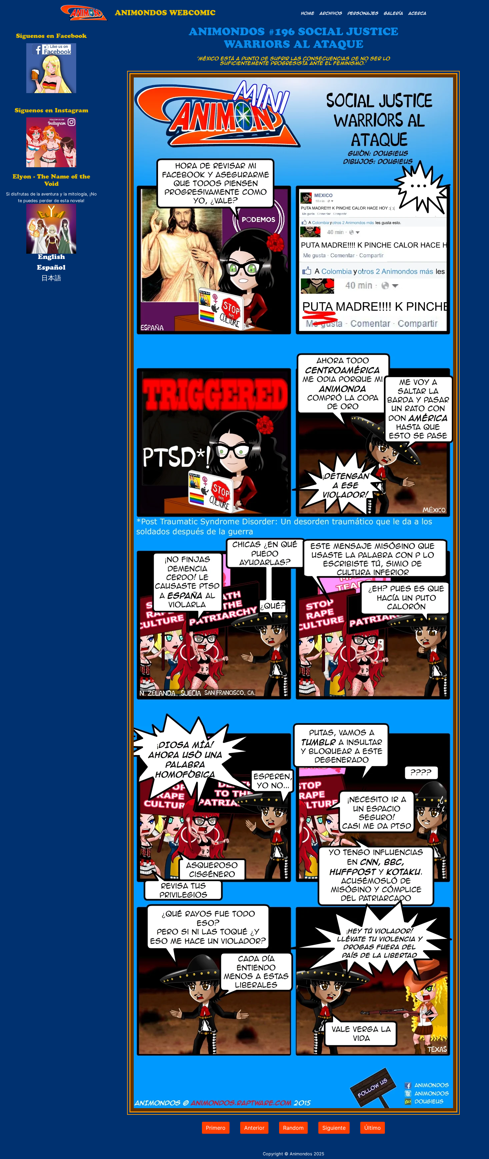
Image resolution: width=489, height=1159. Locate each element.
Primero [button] (216, 1127)
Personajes (363, 13)
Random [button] (293, 1127)
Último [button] (372, 1127)
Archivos (331, 13)
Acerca (417, 13)
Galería (393, 13)
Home (307, 13)
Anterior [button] (254, 1127)
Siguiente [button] (334, 1127)
